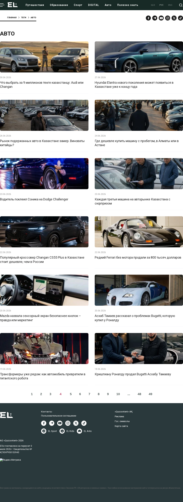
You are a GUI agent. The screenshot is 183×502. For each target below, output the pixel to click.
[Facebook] (148, 18)
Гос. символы (122, 421)
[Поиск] (181, 5)
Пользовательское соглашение (58, 415)
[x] (174, 18)
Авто (108, 5)
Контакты (46, 411)
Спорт (78, 5)
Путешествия (35, 5)
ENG (170, 5)
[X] (75, 423)
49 (150, 394)
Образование (59, 5)
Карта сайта (121, 426)
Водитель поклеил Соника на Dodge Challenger (34, 199)
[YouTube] (161, 18)
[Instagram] (167, 18)
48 (139, 394)
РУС (161, 5)
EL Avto (88, 431)
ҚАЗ (153, 5)
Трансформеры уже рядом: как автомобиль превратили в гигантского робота (42, 376)
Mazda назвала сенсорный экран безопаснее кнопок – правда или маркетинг (40, 318)
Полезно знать (127, 5)
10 (118, 394)
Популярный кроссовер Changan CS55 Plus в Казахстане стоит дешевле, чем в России (42, 259)
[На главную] (13, 5)
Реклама (119, 416)
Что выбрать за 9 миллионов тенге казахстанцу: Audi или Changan (41, 85)
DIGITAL (93, 5)
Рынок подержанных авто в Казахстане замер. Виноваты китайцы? (42, 143)
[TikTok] (180, 18)
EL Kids (70, 431)
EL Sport (52, 431)
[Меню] (2, 5)
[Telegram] (154, 18)
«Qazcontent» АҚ (124, 411)
